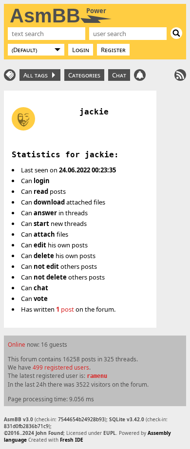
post (65, 309)
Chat (119, 75)
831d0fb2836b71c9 (26, 426)
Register (113, 49)
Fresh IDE (71, 439)
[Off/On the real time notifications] (140, 75)
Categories (84, 75)
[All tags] (10, 75)
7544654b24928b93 (81, 419)
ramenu (97, 376)
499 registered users (61, 367)
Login (80, 49)
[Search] (176, 33)
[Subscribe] (180, 75)
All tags (37, 75)
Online (16, 344)
